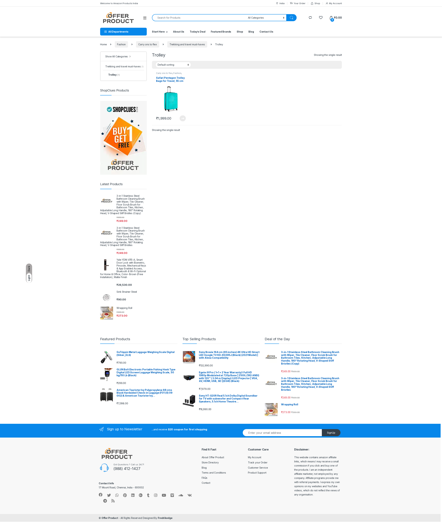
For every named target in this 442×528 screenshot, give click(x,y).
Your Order (299, 3)
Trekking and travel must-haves (187, 44)
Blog (251, 31)
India (282, 3)
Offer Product (110, 517)
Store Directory (210, 462)
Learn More (183, 118)
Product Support (257, 472)
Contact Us (266, 31)
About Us (178, 31)
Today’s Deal (197, 31)
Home (103, 44)
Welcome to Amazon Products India (119, 3)
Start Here (158, 31)
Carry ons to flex (147, 44)
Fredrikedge (165, 517)
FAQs (204, 477)
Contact (206, 482)
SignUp (331, 432)
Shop (317, 3)
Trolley (114, 74)
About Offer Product (213, 457)
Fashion (121, 44)
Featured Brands (221, 31)
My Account (335, 3)
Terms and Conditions (214, 472)
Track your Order (257, 462)
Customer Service (258, 467)
